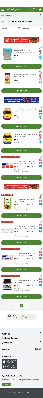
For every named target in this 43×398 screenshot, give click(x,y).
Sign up (6, 384)
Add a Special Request (24, 318)
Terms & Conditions (19, 393)
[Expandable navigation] (2, 9)
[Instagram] (40, 350)
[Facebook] (36, 350)
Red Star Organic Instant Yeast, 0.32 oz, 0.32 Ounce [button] (26, 200)
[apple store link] (9, 363)
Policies (10, 393)
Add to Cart (21, 66)
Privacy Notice (31, 393)
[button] (34, 9)
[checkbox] (40, 48)
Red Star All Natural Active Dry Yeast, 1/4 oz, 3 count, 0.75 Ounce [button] (25, 162)
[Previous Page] (17, 305)
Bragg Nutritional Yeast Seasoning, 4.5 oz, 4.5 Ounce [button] (25, 75)
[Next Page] (26, 305)
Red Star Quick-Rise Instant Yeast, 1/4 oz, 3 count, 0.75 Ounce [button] (25, 254)
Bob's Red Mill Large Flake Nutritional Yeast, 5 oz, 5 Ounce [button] (24, 51)
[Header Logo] (13, 9)
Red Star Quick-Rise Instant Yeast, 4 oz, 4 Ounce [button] (26, 281)
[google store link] (9, 368)
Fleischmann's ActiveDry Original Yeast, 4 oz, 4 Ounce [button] (25, 111)
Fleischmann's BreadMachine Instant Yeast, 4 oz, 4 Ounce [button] (26, 135)
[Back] (3, 21)
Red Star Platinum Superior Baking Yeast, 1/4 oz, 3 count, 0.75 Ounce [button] (25, 227)
